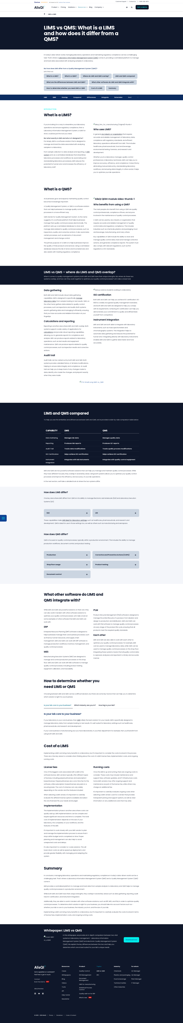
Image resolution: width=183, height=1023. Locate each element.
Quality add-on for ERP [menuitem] (87, 994)
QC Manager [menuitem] (135, 971)
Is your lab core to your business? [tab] (57, 705)
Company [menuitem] (98, 7)
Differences (91, 97)
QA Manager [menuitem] (135, 975)
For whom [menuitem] (134, 966)
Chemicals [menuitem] (117, 971)
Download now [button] (131, 940)
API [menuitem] (63, 991)
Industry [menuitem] (117, 966)
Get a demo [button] (142, 7)
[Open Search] (132, 7)
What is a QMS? (71, 76)
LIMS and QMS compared (125, 76)
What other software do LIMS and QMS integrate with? (113, 82)
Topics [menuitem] (99, 966)
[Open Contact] (127, 7)
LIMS (45, 97)
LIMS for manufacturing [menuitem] (87, 984)
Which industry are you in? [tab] (85, 705)
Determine (118, 97)
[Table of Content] (3, 518)
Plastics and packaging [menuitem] (122, 975)
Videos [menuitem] (64, 983)
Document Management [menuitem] (83, 979)
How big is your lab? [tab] (107, 705)
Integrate (105, 97)
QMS (54, 97)
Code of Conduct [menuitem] (71, 1015)
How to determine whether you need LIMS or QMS (66, 88)
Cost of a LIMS (96, 88)
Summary (112, 88)
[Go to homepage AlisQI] (40, 967)
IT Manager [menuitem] (135, 983)
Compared (77, 97)
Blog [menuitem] (63, 979)
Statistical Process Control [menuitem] (85, 989)
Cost (130, 97)
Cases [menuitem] (64, 971)
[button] (91, 1020)
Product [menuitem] (54, 7)
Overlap (65, 97)
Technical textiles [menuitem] (120, 983)
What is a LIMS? (52, 76)
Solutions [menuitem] (71, 7)
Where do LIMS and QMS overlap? (96, 76)
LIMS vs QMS (52, 14)
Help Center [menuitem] (66, 995)
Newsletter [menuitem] (65, 999)
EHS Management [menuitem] (85, 975)
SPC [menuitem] (98, 975)
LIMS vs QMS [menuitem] (101, 971)
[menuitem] (121, 1)
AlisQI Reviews (38, 989)
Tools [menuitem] (64, 987)
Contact (37, 979)
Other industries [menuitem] (119, 987)
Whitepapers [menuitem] (66, 975)
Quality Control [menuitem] (84, 971)
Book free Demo (39, 982)
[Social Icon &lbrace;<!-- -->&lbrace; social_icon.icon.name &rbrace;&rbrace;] (35, 993)
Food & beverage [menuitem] (120, 979)
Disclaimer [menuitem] (59, 1015)
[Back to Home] (39, 7)
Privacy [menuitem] (51, 1015)
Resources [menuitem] (82, 7)
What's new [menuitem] (85, 998)
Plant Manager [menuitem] (136, 979)
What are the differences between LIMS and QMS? (66, 82)
